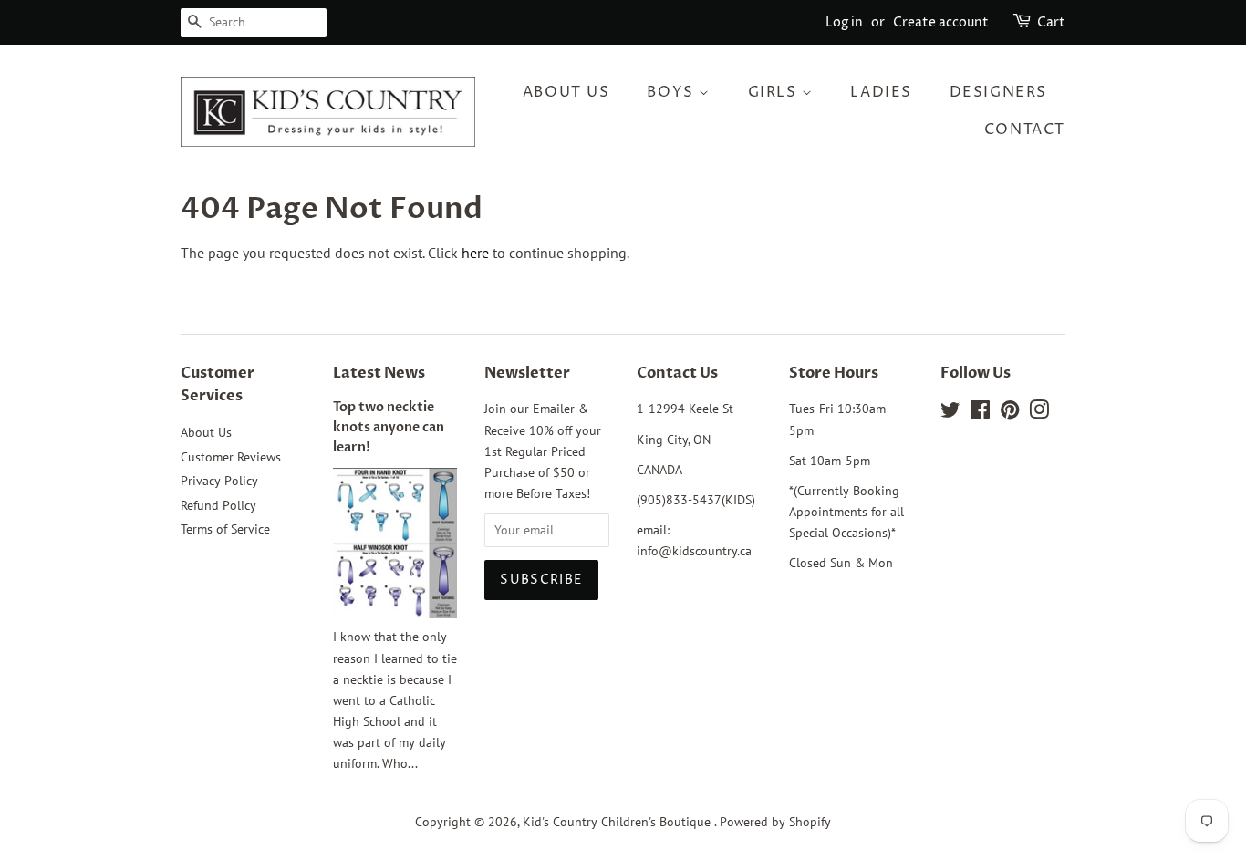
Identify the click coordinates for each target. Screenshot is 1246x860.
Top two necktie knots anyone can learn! (388, 427)
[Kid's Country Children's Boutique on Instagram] (1039, 413)
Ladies (881, 92)
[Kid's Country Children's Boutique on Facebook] (980, 413)
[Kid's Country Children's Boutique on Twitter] (950, 413)
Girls (775, 92)
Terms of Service (225, 529)
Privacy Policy (219, 480)
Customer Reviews (231, 457)
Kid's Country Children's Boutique (618, 821)
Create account (941, 22)
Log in (844, 22)
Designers (998, 92)
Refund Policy (218, 505)
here (475, 252)
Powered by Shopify (775, 821)
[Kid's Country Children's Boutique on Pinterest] (1010, 413)
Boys (673, 92)
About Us (566, 92)
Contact (1024, 129)
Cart (1051, 22)
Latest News (379, 373)
